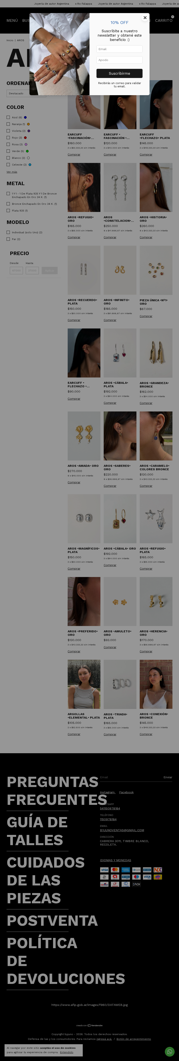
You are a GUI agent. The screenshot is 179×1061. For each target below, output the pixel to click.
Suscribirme (119, 73)
